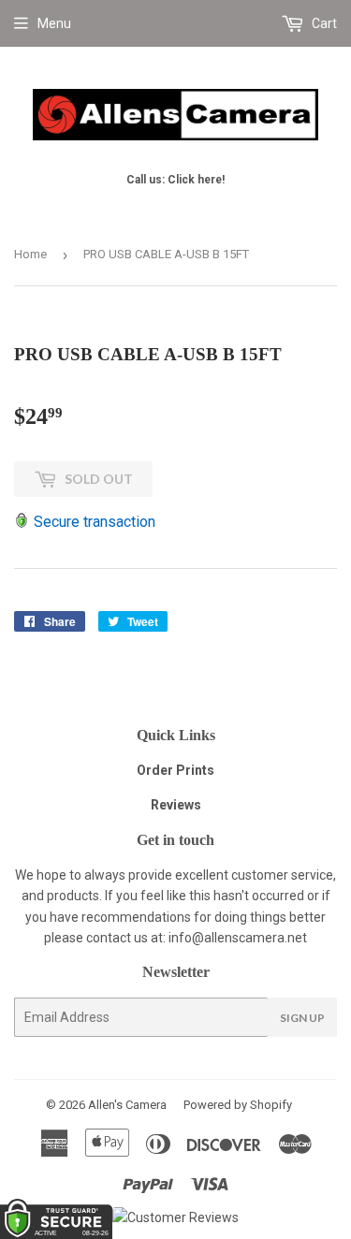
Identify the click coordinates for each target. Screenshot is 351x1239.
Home (30, 254)
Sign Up (302, 1018)
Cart (323, 23)
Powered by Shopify (237, 1105)
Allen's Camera (127, 1105)
